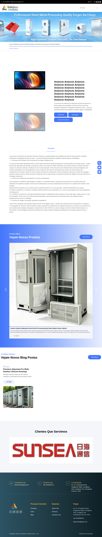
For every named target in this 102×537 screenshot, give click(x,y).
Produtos (15, 44)
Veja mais (85, 237)
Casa (10, 44)
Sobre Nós (55, 508)
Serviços (55, 511)
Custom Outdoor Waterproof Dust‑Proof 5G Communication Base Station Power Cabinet (38, 328)
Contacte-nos (56, 515)
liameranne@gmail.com (18, 1)
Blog (32, 515)
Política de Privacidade (86, 533)
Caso (32, 511)
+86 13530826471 (6, 1)
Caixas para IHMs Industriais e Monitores (30, 44)
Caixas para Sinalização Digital (50, 44)
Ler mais (16, 335)
